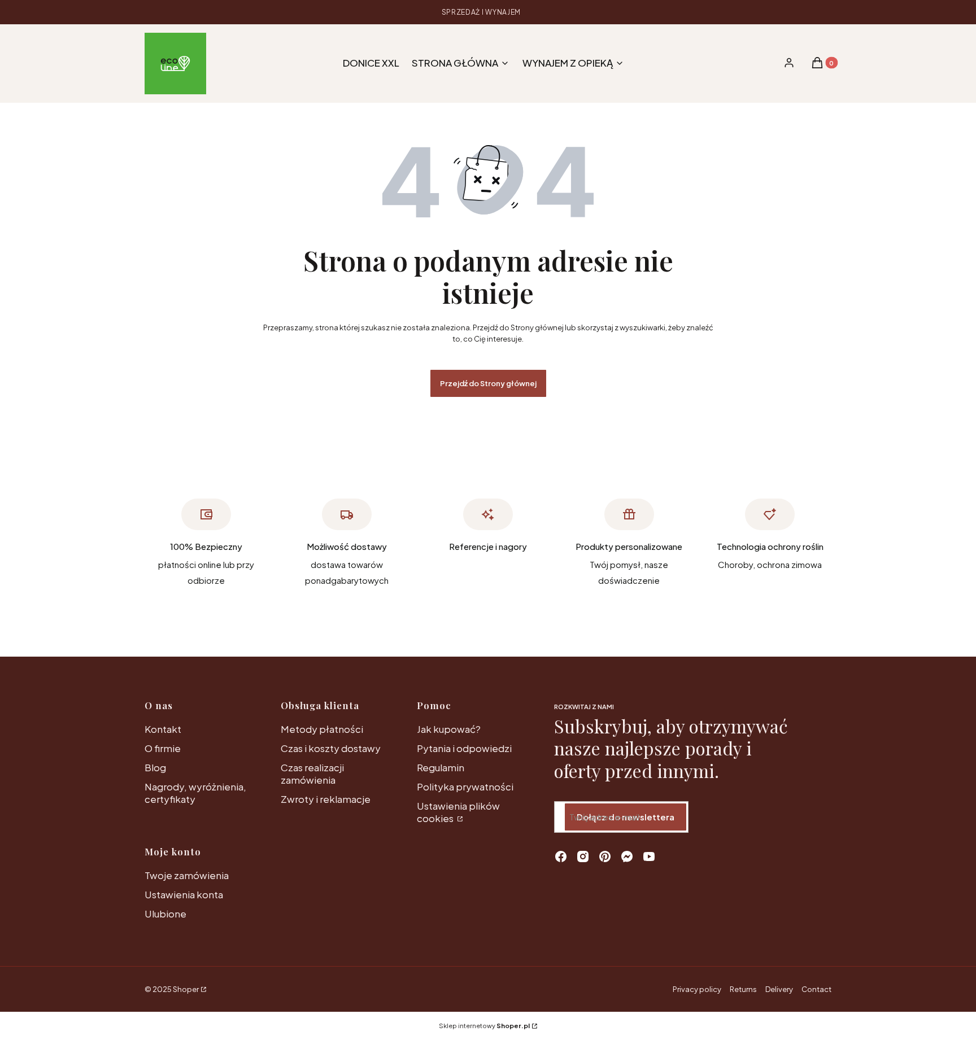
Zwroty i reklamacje (326, 799)
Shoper (186, 989)
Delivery (779, 989)
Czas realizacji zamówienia (312, 773)
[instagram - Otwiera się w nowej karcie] (583, 856)
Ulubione (165, 913)
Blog (155, 767)
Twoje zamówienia (187, 875)
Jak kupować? (449, 729)
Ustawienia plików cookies (458, 811)
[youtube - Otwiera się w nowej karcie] (649, 856)
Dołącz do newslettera (625, 816)
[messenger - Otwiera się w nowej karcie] (627, 856)
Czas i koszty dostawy (331, 748)
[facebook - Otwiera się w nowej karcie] (561, 856)
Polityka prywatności (465, 786)
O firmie (163, 748)
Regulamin (440, 767)
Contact (816, 989)
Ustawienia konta (184, 894)
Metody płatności (322, 729)
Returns (743, 989)
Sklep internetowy (484, 1025)
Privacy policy (697, 989)
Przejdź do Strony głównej (488, 383)
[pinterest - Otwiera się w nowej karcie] (605, 856)
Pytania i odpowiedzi (464, 748)
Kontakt (163, 729)
